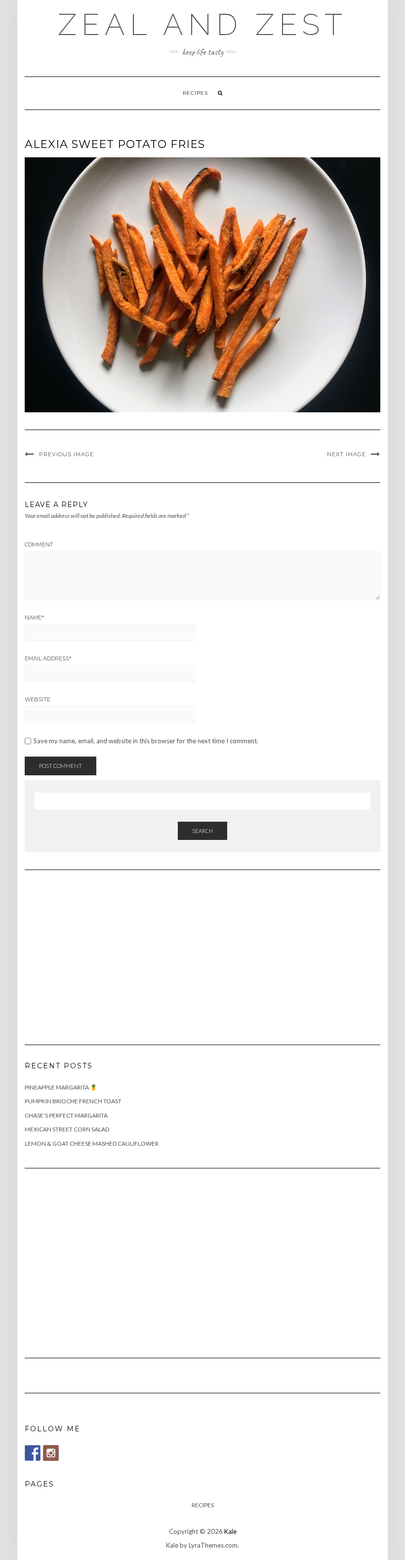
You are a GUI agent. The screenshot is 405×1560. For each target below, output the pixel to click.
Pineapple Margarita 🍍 (61, 1087)
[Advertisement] (99, 951)
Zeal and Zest (202, 24)
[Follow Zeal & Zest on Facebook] (32, 1453)
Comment (39, 544)
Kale (230, 1531)
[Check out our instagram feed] (51, 1453)
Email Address (48, 658)
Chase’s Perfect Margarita (66, 1115)
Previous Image (66, 454)
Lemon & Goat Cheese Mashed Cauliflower (92, 1143)
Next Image (346, 454)
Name (34, 617)
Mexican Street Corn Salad (67, 1129)
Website (37, 699)
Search (202, 831)
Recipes (195, 93)
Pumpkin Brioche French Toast (73, 1101)
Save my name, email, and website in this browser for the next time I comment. (146, 741)
